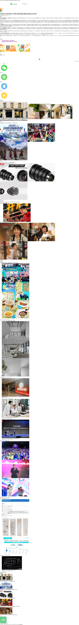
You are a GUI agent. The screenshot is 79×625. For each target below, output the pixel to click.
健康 (15, 0)
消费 (16, 0)
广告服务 (4, 623)
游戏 (6, 0)
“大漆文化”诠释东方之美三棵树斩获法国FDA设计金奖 (7, 320)
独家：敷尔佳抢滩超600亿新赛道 (4, 498)
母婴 (11, 0)
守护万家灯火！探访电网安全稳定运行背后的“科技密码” (10, 417)
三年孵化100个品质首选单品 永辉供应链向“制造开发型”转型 (10, 438)
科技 (19, 0)
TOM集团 (1, 623)
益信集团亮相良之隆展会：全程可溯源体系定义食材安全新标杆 (9, 262)
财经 (13, 0)
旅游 (8, 0)
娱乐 (3, 0)
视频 (12, 0)
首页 (0, 0)
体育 (5, 0)
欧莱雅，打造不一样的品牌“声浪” (4, 440)
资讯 (2, 0)
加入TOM (7, 623)
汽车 (18, 0)
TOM (0, 319)
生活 (9, 0)
